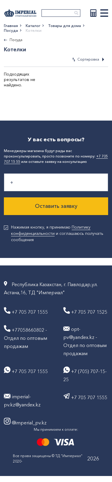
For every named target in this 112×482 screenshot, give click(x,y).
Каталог (33, 25)
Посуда (11, 30)
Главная (11, 25)
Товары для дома (64, 25)
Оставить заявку (56, 206)
